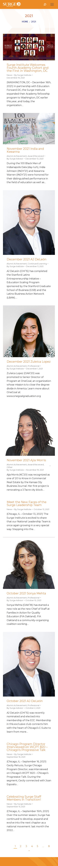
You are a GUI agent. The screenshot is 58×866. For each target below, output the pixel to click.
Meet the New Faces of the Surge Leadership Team (26, 503)
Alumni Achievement (17, 156)
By (22, 75)
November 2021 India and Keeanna (25, 150)
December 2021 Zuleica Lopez (29, 361)
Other (9, 467)
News (9, 75)
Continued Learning (37, 263)
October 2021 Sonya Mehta (26, 593)
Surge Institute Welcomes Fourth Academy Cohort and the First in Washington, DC (27, 68)
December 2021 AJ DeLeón (26, 259)
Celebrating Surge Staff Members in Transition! (24, 798)
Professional (33, 366)
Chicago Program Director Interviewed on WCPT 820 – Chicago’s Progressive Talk (27, 747)
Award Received (36, 156)
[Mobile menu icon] (52, 4)
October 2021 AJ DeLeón (25, 701)
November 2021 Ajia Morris (26, 460)
